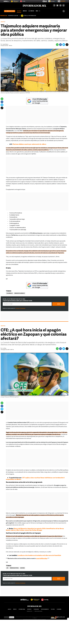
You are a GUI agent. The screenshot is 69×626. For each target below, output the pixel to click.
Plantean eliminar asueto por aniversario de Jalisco (29, 144)
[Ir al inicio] (20, 5)
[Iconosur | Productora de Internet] (6, 616)
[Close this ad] (68, 619)
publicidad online (38, 611)
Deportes (29, 609)
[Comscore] (61, 616)
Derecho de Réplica (33, 619)
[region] (34, 623)
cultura (53, 609)
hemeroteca (29, 611)
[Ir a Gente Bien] (22, 0)
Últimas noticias (9, 11)
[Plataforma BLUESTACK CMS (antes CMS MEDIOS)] (11, 616)
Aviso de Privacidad (26, 619)
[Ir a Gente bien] (45, 598)
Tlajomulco (10, 293)
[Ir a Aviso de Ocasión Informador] (6, 0)
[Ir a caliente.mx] (44, 0)
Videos (32, 11)
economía (59, 609)
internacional (22, 609)
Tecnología (36, 609)
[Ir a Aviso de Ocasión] (24, 598)
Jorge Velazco (5, 44)
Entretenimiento (45, 609)
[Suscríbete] (61, 0)
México (25, 11)
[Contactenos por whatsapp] (63, 5)
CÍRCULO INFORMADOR (30, 15)
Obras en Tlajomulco (19, 293)
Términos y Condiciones (20, 308)
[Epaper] (52, 0)
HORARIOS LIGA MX (13, 15)
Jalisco (19, 11)
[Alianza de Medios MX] (54, 616)
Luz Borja (4, 348)
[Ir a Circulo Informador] (13, 0)
